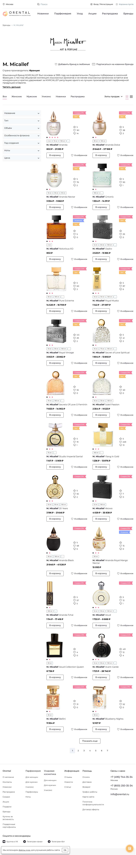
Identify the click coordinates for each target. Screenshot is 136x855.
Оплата (84, 780)
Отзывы (67, 780)
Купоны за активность (8, 820)
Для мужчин (31, 784)
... (68, 141)
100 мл (62, 141)
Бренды (128, 13)
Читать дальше (11, 87)
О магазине (8, 780)
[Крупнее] (127, 96)
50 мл (63, 193)
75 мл (101, 349)
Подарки (7, 809)
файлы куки (24, 850)
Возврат (85, 789)
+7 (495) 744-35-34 (120, 779)
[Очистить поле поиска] (86, 4)
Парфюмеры (31, 794)
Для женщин (31, 780)
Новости (67, 784)
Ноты (27, 799)
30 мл (95, 141)
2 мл (49, 141)
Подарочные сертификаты (9, 828)
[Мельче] (131, 96)
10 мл (55, 141)
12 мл (94, 245)
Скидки (6, 799)
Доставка (85, 784)
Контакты (7, 784)
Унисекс (29, 789)
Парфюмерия (62, 13)
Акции (92, 13)
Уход (80, 13)
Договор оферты (89, 812)
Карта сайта (87, 799)
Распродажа (110, 13)
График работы (88, 794)
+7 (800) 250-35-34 (120, 788)
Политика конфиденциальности (92, 805)
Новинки (43, 13)
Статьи (66, 789)
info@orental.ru (118, 796)
